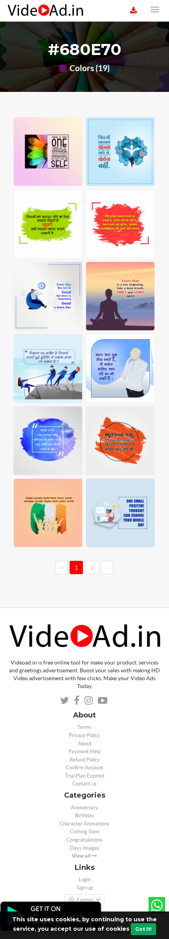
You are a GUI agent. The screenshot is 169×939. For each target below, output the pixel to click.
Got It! (143, 929)
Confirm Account (84, 768)
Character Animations (84, 824)
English (84, 900)
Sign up (85, 888)
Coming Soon (84, 832)
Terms (84, 727)
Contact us (84, 784)
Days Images (84, 848)
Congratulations (84, 840)
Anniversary (84, 808)
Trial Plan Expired (84, 776)
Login (85, 879)
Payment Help (84, 751)
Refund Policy (85, 760)
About (85, 744)
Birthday (84, 815)
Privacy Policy (84, 735)
